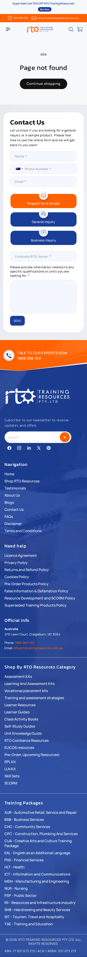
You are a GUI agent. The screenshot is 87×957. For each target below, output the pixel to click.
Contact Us (14, 509)
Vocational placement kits (26, 690)
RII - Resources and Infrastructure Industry (40, 902)
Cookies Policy (16, 576)
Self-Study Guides (19, 726)
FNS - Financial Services (24, 860)
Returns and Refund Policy (26, 569)
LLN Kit (10, 768)
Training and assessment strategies (34, 697)
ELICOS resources (19, 747)
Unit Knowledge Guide (22, 733)
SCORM (10, 783)
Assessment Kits (18, 676)
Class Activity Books (21, 719)
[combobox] (17, 169)
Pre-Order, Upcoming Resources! (31, 754)
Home (9, 474)
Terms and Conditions (22, 530)
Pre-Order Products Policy (26, 583)
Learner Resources (19, 704)
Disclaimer (13, 523)
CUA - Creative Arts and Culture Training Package (38, 843)
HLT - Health (14, 867)
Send (17, 321)
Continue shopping (43, 83)
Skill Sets (11, 776)
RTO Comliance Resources (26, 740)
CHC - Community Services (27, 826)
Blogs (9, 502)
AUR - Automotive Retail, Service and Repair (40, 812)
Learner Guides (16, 712)
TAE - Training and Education (28, 923)
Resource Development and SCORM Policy (39, 598)
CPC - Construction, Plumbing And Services (41, 833)
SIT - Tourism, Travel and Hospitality (34, 916)
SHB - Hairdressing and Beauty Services (37, 909)
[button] (8, 29)
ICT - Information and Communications (37, 874)
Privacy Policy (16, 562)
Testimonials (15, 488)
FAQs (8, 516)
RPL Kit (10, 761)
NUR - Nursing (16, 888)
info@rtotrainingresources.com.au (57, 18)
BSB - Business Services (24, 819)
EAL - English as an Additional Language (37, 852)
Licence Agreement (20, 555)
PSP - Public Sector (20, 895)
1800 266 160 (20, 17)
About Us (12, 495)
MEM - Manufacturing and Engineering (36, 881)
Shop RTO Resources (21, 481)
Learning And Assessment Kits (29, 683)
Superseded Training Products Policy (35, 605)
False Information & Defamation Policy (36, 591)
